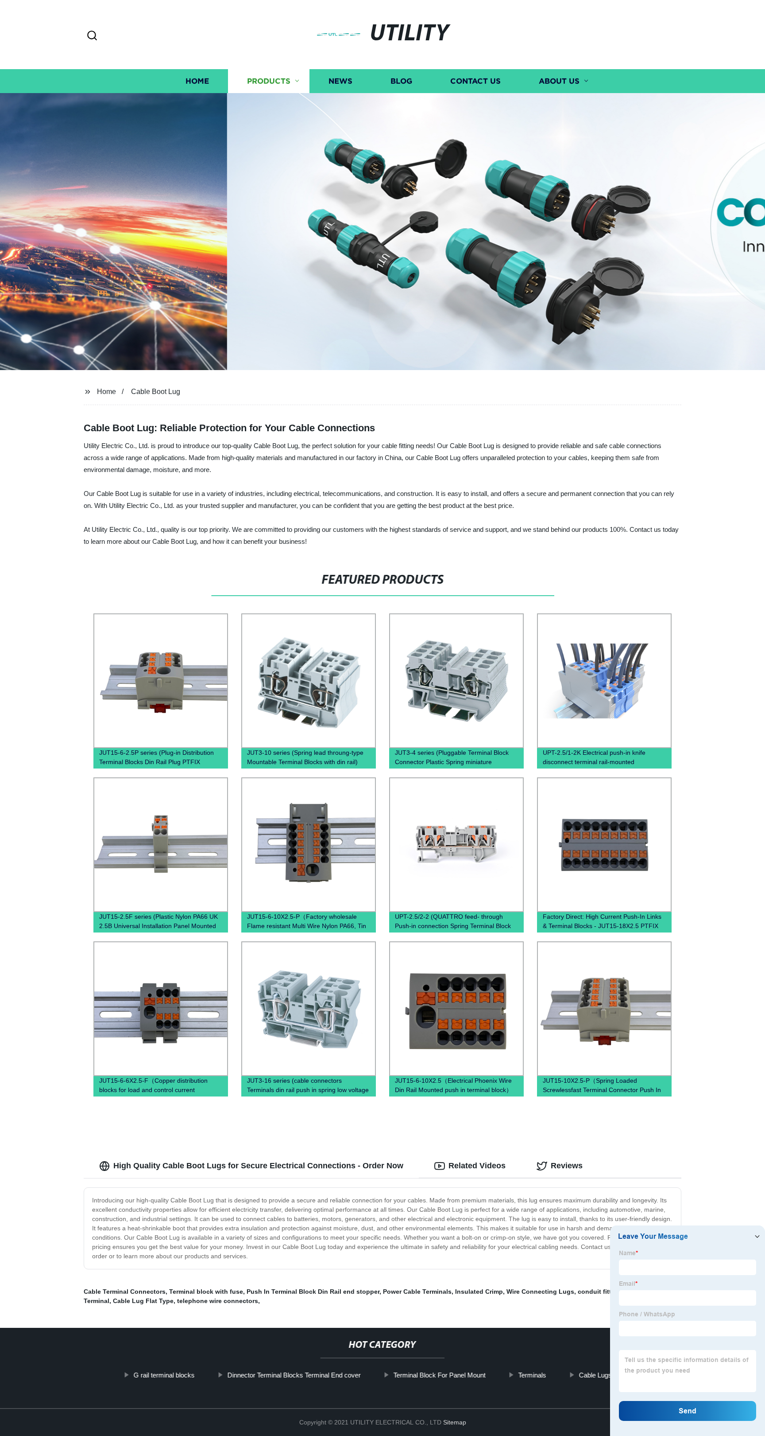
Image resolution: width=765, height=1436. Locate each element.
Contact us (475, 81)
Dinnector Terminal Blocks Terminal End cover (294, 1375)
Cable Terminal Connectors (125, 1291)
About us (559, 81)
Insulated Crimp (479, 1291)
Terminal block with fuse (206, 1291)
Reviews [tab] (567, 1165)
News (340, 81)
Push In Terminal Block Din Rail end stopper (313, 1291)
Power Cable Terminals (417, 1291)
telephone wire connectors (217, 1300)
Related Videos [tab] (477, 1165)
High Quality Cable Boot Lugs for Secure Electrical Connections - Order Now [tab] (258, 1165)
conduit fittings (601, 1291)
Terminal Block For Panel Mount (440, 1375)
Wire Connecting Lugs (540, 1291)
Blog (401, 81)
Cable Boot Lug (155, 391)
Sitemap (454, 1422)
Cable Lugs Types (605, 1375)
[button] (92, 36)
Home (197, 81)
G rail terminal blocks (164, 1375)
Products (268, 81)
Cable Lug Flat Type (143, 1300)
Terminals (532, 1375)
